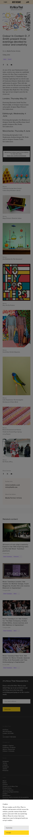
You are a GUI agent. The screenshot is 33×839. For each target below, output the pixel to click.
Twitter (5, 768)
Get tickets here (8, 109)
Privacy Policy (7, 788)
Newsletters (6, 795)
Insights (5, 793)
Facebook (6, 766)
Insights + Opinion (8, 745)
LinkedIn (5, 765)
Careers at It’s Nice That (10, 786)
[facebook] (3, 64)
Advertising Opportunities (11, 791)
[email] (11, 64)
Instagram (6, 761)
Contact (5, 784)
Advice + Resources (9, 749)
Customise (9, 827)
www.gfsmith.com (11, 487)
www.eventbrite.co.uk (12, 485)
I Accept (8, 832)
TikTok (5, 763)
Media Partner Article (13, 51)
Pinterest (5, 770)
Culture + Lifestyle (8, 751)
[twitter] (7, 64)
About (4, 780)
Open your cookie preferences (16, 155)
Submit (5, 782)
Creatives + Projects (9, 747)
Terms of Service (8, 790)
